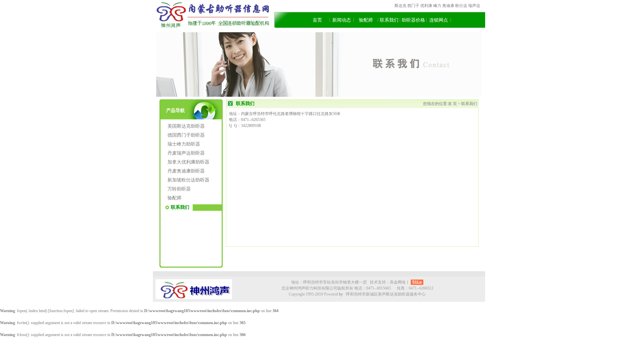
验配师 (366, 20)
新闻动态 (341, 20)
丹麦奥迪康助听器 (186, 171)
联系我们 (389, 20)
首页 (317, 20)
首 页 (453, 103)
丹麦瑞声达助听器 (186, 153)
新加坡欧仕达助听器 (188, 180)
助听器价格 (413, 20)
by (341, 294)
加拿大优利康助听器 (188, 162)
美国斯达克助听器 (186, 126)
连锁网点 (438, 20)
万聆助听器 (179, 188)
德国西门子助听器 (186, 135)
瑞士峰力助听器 (183, 144)
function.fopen (61, 310)
